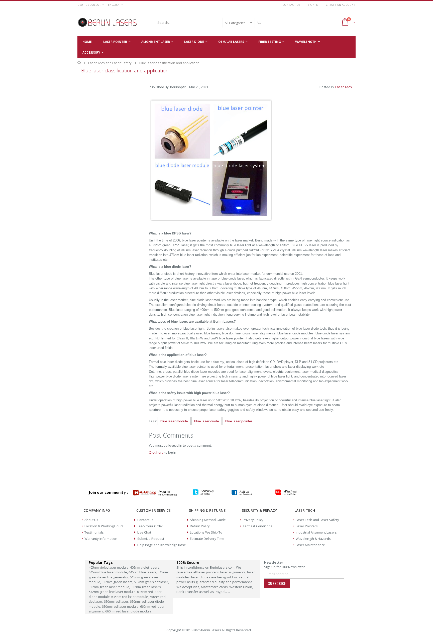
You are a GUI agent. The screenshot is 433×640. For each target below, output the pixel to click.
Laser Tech (343, 87)
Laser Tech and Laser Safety (110, 63)
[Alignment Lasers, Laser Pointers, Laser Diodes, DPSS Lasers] (107, 22)
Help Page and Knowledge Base (161, 545)
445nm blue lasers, (143, 572)
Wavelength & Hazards (313, 538)
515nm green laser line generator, (128, 574)
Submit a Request (150, 538)
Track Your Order (150, 526)
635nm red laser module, (130, 596)
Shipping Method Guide (208, 520)
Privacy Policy (253, 520)
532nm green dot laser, (151, 582)
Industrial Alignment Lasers (316, 532)
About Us (91, 520)
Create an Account (341, 5)
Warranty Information (100, 538)
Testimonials (94, 532)
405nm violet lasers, (145, 567)
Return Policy (200, 526)
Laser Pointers (307, 526)
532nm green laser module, (110, 587)
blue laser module (174, 421)
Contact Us (291, 5)
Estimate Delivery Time (207, 538)
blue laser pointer (238, 421)
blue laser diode (206, 421)
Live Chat (144, 532)
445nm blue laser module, (109, 572)
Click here (156, 452)
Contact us (145, 520)
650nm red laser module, (121, 606)
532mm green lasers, (118, 582)
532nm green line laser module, (113, 591)
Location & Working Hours (104, 526)
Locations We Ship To (206, 532)
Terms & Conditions (257, 526)
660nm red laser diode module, (128, 611)
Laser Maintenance (310, 545)
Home (79, 62)
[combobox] (208, 23)
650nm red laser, (117, 601)
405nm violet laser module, (109, 567)
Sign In (313, 5)
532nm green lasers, (146, 587)
